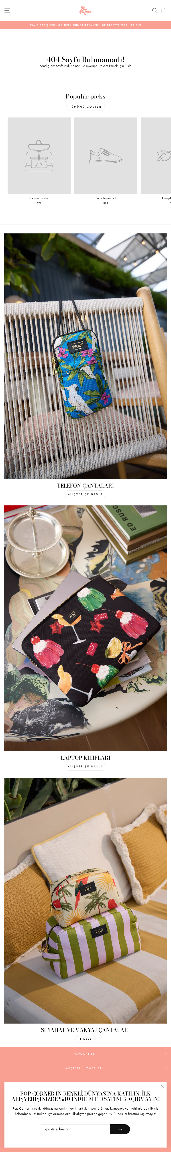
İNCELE (85, 1039)
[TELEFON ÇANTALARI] (85, 356)
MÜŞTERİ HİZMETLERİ (84, 1068)
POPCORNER (84, 1054)
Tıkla (128, 65)
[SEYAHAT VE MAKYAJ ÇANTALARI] (85, 901)
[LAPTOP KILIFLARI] (85, 628)
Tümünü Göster (85, 107)
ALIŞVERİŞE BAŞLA (85, 494)
